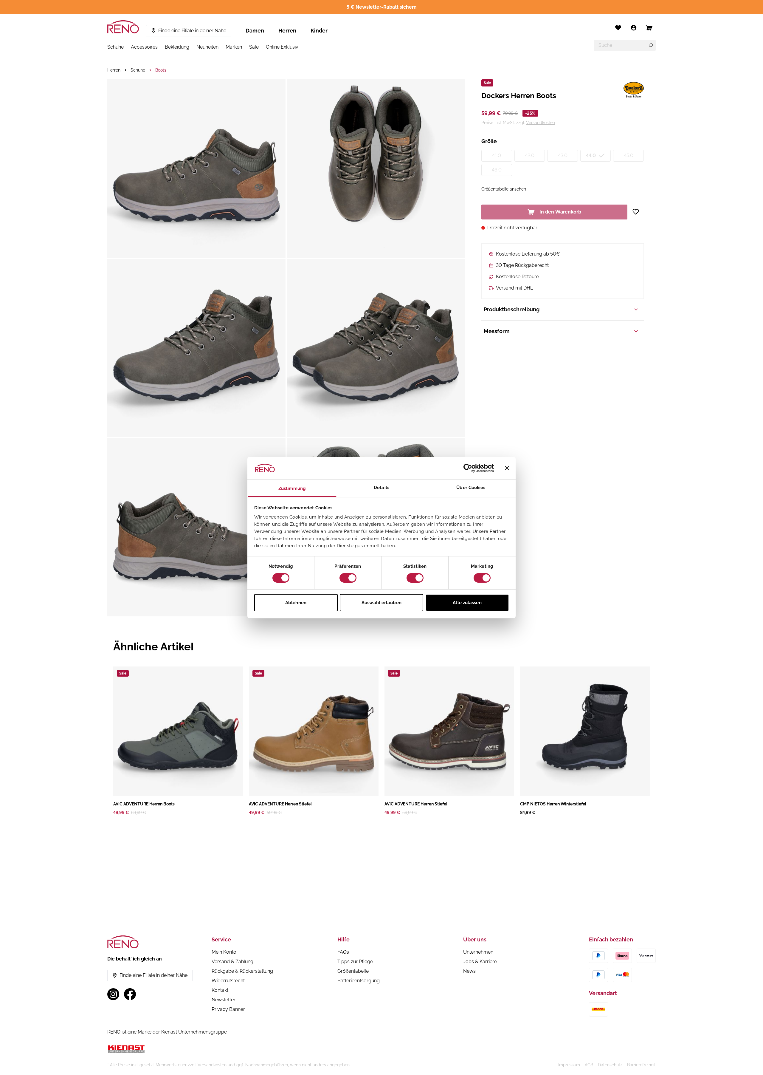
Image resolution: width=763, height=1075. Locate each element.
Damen (255, 30)
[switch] (347, 578)
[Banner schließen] (507, 468)
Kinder (319, 30)
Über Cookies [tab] (470, 487)
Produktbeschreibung (511, 309)
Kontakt (220, 990)
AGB (589, 1064)
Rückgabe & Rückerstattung (242, 971)
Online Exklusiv (282, 47)
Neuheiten (207, 47)
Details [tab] (381, 487)
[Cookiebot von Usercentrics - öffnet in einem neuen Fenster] (468, 468)
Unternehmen (478, 952)
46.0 (497, 170)
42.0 (529, 155)
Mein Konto (224, 952)
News (469, 971)
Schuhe (115, 47)
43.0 (562, 155)
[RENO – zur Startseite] (123, 27)
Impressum (569, 1064)
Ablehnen (295, 602)
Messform (497, 331)
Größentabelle (353, 971)
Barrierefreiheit (641, 1064)
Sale (254, 47)
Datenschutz (610, 1064)
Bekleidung (177, 47)
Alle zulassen (467, 602)
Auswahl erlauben (381, 602)
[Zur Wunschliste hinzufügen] (638, 212)
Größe (489, 141)
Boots (160, 70)
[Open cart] (649, 27)
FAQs (343, 952)
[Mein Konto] (633, 27)
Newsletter (223, 1000)
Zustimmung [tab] (292, 488)
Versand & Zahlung (232, 961)
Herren (287, 30)
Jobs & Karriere (480, 961)
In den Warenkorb (560, 212)
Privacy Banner (228, 1009)
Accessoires (144, 47)
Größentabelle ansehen (503, 189)
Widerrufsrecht (228, 980)
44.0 (591, 155)
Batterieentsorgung (358, 980)
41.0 (496, 155)
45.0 (628, 155)
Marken (234, 47)
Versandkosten (540, 122)
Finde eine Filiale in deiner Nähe (192, 30)
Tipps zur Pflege (355, 961)
